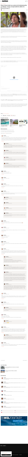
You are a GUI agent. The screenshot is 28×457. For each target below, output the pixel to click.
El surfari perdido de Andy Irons (14, 125)
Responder (2, 174)
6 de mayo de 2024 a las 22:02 (6, 343)
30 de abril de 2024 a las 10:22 (6, 178)
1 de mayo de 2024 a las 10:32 (9, 208)
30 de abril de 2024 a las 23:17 (6, 242)
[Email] (13, 115)
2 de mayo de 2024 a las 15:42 (6, 327)
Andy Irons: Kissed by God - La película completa (5, 125)
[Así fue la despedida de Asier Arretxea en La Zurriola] (3, 367)
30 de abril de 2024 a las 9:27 (6, 136)
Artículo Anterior (3, 360)
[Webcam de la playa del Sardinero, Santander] (3, 371)
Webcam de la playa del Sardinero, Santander (11, 370)
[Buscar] (27, 1)
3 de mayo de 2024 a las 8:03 (9, 335)
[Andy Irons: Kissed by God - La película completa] (5, 121)
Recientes (7, 113)
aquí (5, 133)
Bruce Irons (4, 113)
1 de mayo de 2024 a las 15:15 (6, 315)
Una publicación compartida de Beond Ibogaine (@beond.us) (14, 90)
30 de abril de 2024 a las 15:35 (6, 221)
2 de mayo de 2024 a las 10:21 (9, 308)
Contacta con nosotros (15, 454)
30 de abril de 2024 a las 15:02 (9, 144)
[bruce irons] (14, 19)
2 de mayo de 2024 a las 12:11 (8, 284)
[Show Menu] (1, 1)
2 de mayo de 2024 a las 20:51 (9, 321)
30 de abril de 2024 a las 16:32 (9, 203)
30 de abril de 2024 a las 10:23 (6, 184)
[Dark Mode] (25, 1)
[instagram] (20, 412)
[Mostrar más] (15, 115)
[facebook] (7, 410)
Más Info (5, 453)
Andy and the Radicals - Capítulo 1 (22, 125)
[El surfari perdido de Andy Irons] (14, 121)
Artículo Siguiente (25, 360)
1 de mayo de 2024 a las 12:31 (8, 257)
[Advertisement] (14, 433)
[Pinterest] (11, 115)
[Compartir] (26, 10)
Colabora (20, 454)
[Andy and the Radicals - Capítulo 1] (23, 121)
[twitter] (20, 410)
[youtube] (7, 412)
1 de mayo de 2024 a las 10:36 (6, 249)
